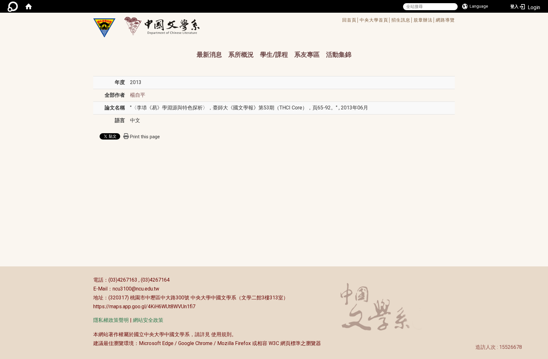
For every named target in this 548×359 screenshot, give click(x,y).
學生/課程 (274, 54)
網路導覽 (445, 20)
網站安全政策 (148, 320)
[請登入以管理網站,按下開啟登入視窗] (13, 6)
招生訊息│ (402, 20)
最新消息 (209, 54)
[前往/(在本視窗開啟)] (167, 26)
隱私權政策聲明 (111, 320)
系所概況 (241, 54)
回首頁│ (351, 20)
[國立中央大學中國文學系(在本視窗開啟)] (104, 27)
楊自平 (137, 95)
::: (89, 280)
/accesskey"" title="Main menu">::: (253, 21)
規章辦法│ (425, 20)
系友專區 (307, 54)
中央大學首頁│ (375, 20)
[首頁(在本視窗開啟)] (28, 6)
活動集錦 (338, 54)
